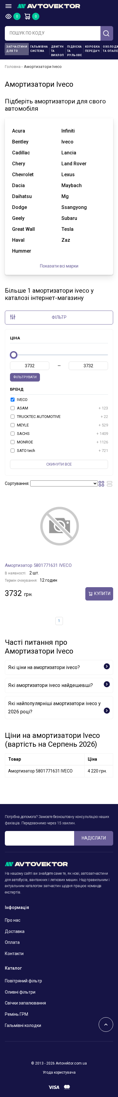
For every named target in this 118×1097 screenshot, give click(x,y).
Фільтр (59, 317)
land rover (74, 164)
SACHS (62, 433)
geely (18, 218)
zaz (65, 240)
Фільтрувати (25, 377)
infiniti (68, 131)
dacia (18, 185)
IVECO (22, 399)
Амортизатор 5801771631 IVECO (38, 565)
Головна (13, 66)
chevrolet (23, 174)
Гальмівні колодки (23, 1025)
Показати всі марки (59, 266)
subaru (69, 218)
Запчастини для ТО (16, 48)
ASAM (62, 408)
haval (18, 240)
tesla (67, 229)
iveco (67, 142)
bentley (20, 142)
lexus (68, 174)
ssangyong (74, 207)
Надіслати (94, 838)
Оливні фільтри (20, 992)
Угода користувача (59, 1072)
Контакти (14, 953)
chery (18, 164)
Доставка (15, 931)
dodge (19, 207)
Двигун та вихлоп (57, 51)
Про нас (12, 920)
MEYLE (62, 425)
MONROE (62, 442)
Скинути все (59, 464)
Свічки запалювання (25, 1003)
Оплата (12, 942)
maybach (71, 185)
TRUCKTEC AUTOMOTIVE (62, 416)
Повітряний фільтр (23, 980)
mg (65, 196)
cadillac (21, 153)
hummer (21, 251)
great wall (23, 229)
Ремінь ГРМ (16, 1014)
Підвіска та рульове (74, 51)
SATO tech (62, 450)
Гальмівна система (39, 48)
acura (18, 131)
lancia (68, 153)
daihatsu (22, 196)
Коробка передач (92, 48)
